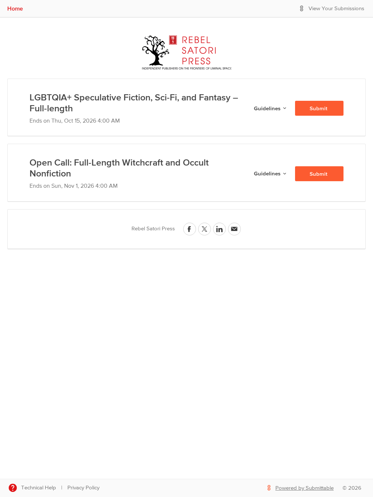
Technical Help (38, 487)
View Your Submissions (336, 8)
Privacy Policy (83, 487)
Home (15, 8)
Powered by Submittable (304, 488)
